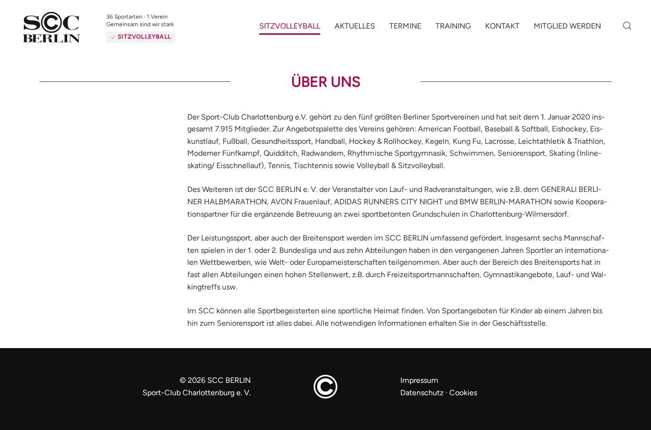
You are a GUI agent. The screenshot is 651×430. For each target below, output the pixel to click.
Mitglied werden (567, 29)
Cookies (463, 400)
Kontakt (502, 29)
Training (453, 29)
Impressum (419, 387)
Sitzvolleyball (157, 36)
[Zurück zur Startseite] (66, 31)
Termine (405, 29)
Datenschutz (422, 400)
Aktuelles (355, 29)
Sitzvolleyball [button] (289, 29)
